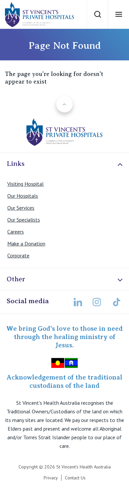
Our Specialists (23, 219)
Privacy (51, 478)
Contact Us (75, 478)
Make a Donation (26, 243)
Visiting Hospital (25, 183)
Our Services (20, 207)
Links (15, 164)
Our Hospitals (22, 195)
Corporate (18, 255)
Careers (15, 231)
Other (16, 279)
